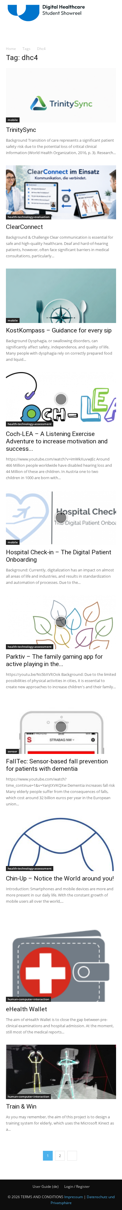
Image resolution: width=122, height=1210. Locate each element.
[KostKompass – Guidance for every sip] (61, 296)
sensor (12, 751)
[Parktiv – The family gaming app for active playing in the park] (61, 622)
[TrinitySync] (61, 95)
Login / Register (77, 1186)
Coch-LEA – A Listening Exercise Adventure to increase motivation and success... (57, 441)
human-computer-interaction (28, 999)
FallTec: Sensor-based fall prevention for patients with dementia (57, 765)
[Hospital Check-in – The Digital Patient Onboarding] (61, 517)
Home (11, 48)
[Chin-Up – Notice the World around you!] (61, 844)
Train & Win (21, 1106)
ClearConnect (24, 226)
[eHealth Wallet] (61, 958)
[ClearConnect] (61, 192)
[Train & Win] (61, 1072)
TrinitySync (21, 129)
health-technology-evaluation (28, 217)
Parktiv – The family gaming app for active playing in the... (54, 660)
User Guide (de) (46, 1186)
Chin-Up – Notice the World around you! (60, 878)
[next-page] (72, 1156)
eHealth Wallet (26, 1009)
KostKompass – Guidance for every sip (59, 330)
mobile (13, 120)
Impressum (73, 1196)
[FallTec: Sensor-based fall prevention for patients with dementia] (61, 726)
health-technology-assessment (30, 424)
